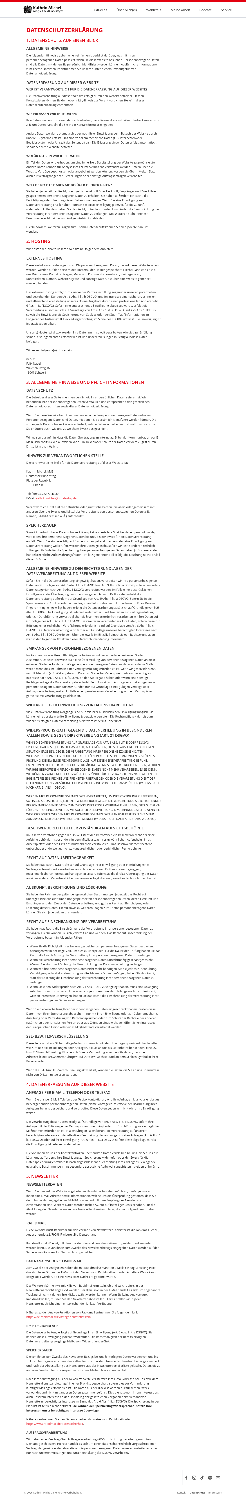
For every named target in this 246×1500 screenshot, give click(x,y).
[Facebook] (186, 1477)
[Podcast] (210, 1477)
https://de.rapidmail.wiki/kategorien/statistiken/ (58, 1317)
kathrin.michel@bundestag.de (56, 498)
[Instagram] (194, 1477)
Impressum (215, 1492)
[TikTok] (202, 1477)
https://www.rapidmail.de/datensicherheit (54, 1424)
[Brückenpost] (218, 1477)
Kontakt (181, 1492)
